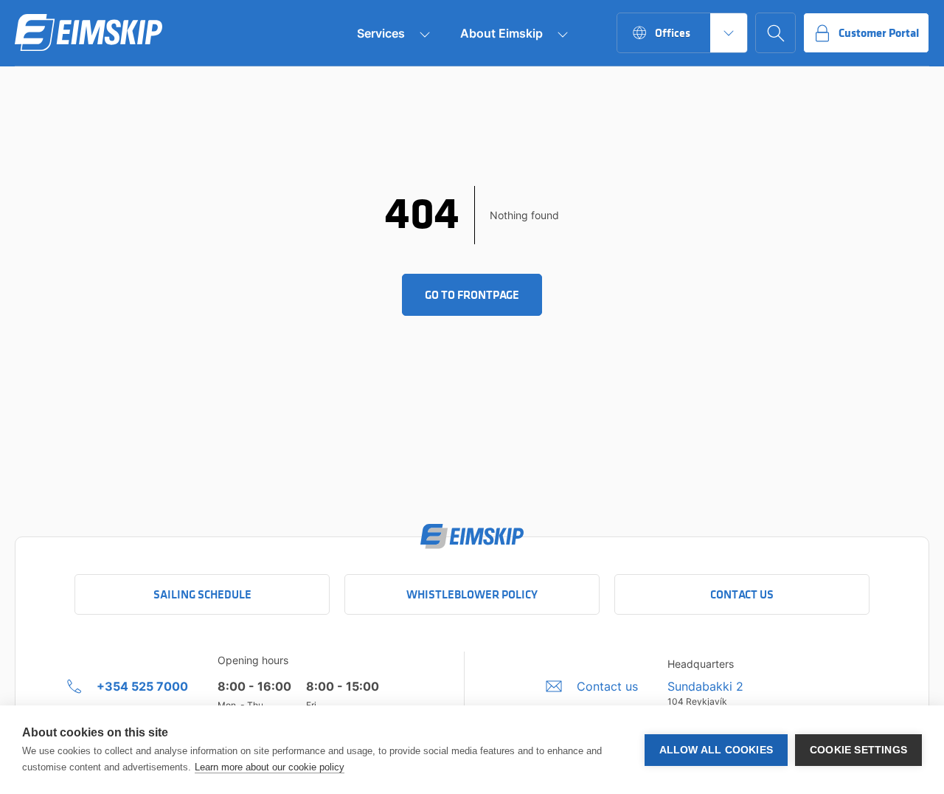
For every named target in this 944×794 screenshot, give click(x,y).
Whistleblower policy (472, 594)
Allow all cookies (716, 750)
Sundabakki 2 (705, 686)
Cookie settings (858, 750)
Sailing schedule (202, 594)
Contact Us (742, 594)
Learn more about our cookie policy (269, 767)
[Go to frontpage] (88, 33)
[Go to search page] (775, 33)
